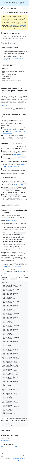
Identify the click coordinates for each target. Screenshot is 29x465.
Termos (12, 458)
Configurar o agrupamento (12, 12)
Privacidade (18, 458)
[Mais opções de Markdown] (15, 66)
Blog (18, 460)
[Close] (25, 2)
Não (10, 438)
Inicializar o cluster (24, 12)
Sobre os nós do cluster (11, 220)
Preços (2, 460)
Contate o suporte (6, 448)
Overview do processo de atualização (18, 25)
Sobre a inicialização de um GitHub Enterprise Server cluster (14, 90)
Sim (4, 438)
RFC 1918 (20, 271)
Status (23, 458)
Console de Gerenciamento (19, 169)
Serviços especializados (10, 460)
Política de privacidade (5, 440)
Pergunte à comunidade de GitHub (10, 446)
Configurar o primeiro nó (10, 143)
